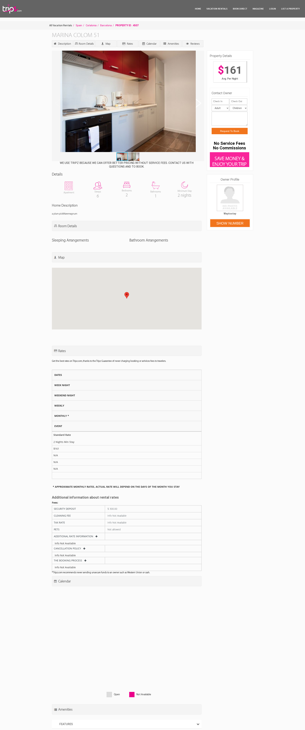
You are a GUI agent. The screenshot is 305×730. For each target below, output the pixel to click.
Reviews (195, 43)
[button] (128, 101)
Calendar (151, 43)
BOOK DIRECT (240, 8)
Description (64, 43)
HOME (198, 8)
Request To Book (229, 131)
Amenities (173, 43)
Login (272, 8)
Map (107, 43)
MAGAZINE (258, 8)
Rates (129, 43)
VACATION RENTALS (217, 8)
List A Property (290, 8)
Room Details (86, 43)
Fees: (55, 502)
